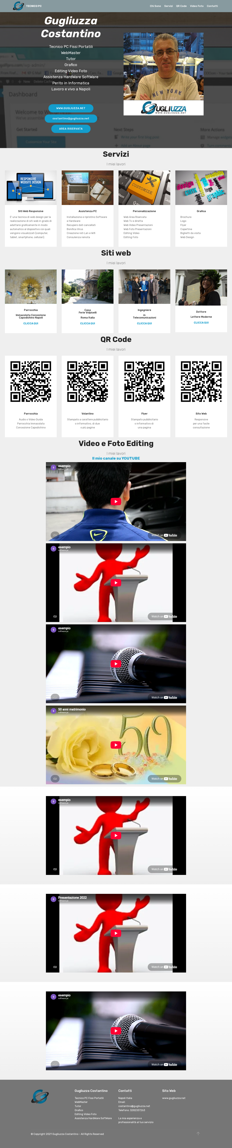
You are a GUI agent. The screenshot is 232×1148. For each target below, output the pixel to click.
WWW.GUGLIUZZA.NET (71, 108)
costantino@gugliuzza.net (71, 118)
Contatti (212, 6)
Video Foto (197, 6)
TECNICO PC (34, 6)
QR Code (181, 6)
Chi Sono (155, 6)
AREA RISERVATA (71, 128)
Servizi (168, 6)
